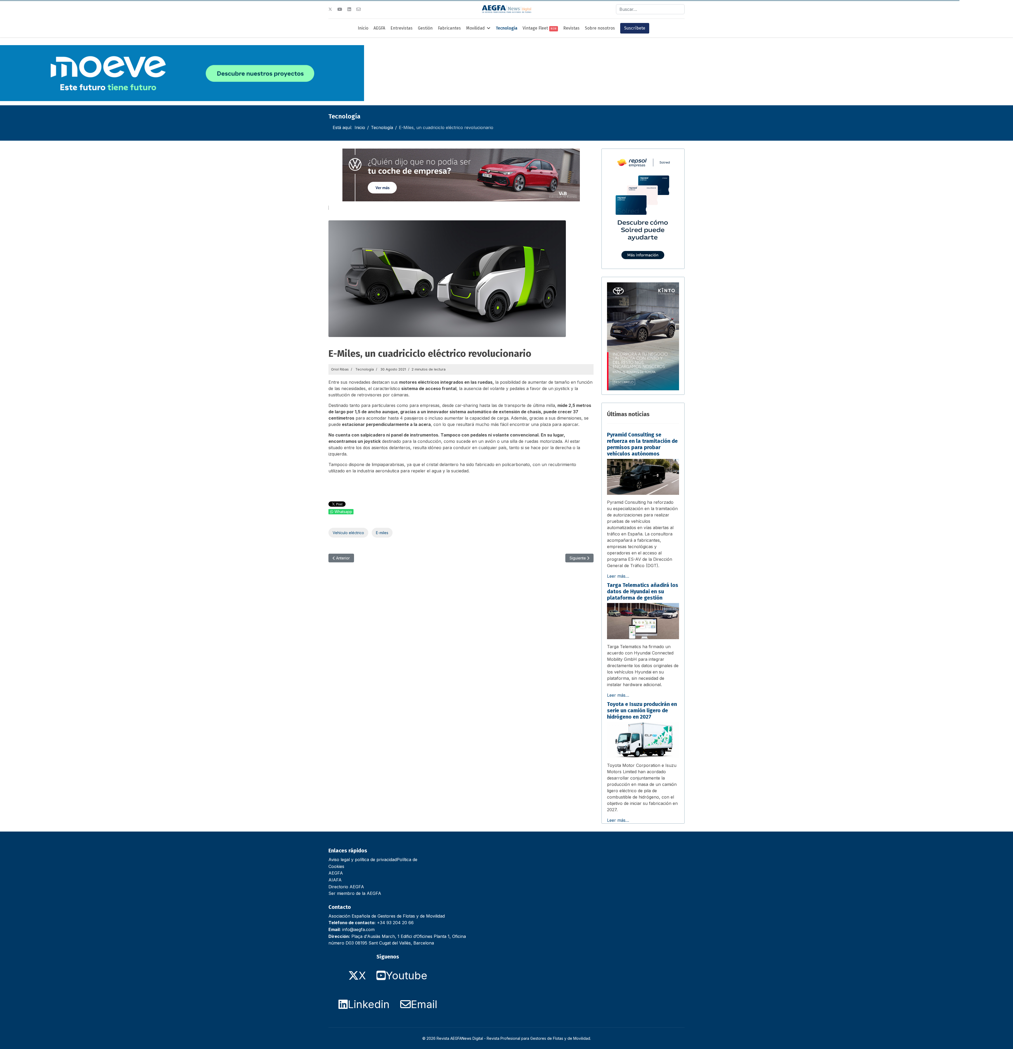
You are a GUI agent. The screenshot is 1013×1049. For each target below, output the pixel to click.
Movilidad (475, 28)
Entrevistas (401, 28)
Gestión (425, 28)
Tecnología (506, 28)
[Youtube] (339, 9)
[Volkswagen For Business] (461, 175)
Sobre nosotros (600, 28)
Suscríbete (634, 28)
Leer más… (618, 576)
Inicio (363, 28)
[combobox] (650, 9)
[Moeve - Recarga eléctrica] (182, 73)
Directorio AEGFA (346, 886)
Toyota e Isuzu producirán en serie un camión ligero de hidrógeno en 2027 (642, 710)
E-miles (382, 532)
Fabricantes (449, 28)
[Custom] (358, 9)
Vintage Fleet (540, 28)
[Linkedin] (349, 9)
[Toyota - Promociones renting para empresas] (643, 336)
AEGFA (379, 28)
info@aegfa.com (358, 929)
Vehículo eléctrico (348, 532)
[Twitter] (330, 9)
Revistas (571, 28)
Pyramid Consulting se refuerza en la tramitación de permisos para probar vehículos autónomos (642, 444)
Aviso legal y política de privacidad (362, 859)
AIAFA (335, 879)
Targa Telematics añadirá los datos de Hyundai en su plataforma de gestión (642, 591)
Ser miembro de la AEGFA (354, 893)
